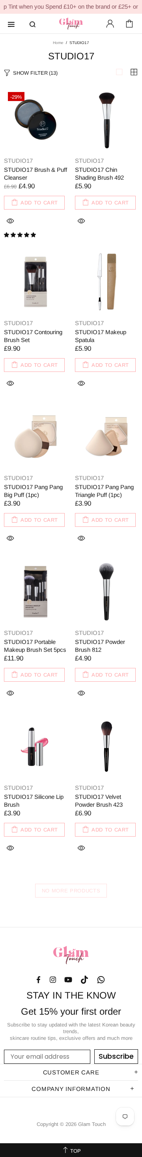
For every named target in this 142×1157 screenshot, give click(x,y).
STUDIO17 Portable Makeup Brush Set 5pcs (35, 645)
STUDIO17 (18, 160)
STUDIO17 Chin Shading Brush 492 (99, 173)
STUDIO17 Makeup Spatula (100, 336)
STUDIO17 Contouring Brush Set (33, 336)
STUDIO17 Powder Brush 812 (100, 645)
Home (58, 42)
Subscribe (116, 1056)
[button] (20, 235)
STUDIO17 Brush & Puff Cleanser (35, 173)
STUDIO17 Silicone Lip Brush (34, 800)
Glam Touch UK (71, 23)
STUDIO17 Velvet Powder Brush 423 (99, 800)
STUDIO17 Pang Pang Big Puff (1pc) (33, 491)
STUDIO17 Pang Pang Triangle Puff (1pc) (104, 491)
